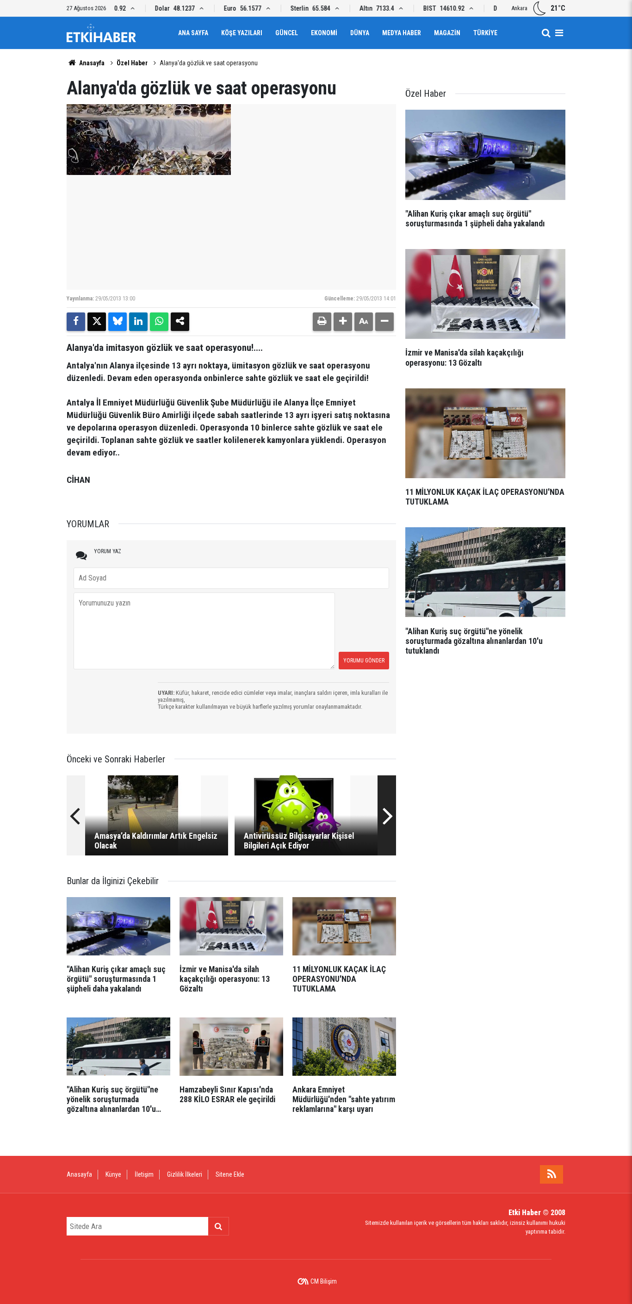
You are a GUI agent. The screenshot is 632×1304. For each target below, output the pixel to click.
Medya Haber (401, 33)
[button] (343, 321)
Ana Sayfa (193, 33)
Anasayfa (91, 63)
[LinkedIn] (138, 321)
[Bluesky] (117, 321)
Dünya (359, 33)
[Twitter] (96, 321)
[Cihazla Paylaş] (180, 321)
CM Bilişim (323, 1281)
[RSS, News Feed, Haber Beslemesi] (551, 1174)
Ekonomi (324, 33)
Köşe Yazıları (241, 33)
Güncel (286, 33)
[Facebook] (76, 321)
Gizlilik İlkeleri (184, 1174)
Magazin (447, 33)
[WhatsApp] (159, 321)
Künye (113, 1174)
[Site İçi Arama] (545, 33)
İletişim (144, 1174)
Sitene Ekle (230, 1174)
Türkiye (485, 33)
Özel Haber (132, 63)
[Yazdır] (322, 321)
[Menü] (558, 33)
